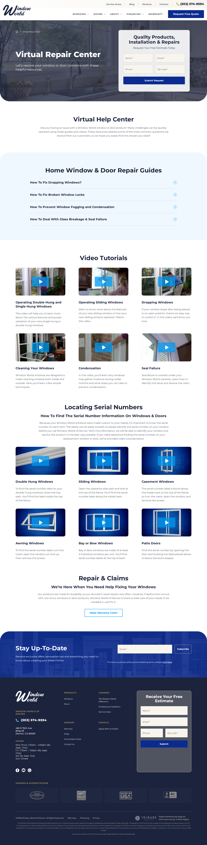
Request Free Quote (186, 14)
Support (69, 722)
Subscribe (183, 649)
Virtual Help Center (72, 739)
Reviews (147, 4)
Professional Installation (109, 707)
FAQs (66, 734)
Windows (79, 14)
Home (17, 31)
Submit (164, 743)
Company (104, 692)
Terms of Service (125, 834)
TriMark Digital (182, 819)
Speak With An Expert (108, 729)
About (114, 14)
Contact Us (69, 744)
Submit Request (154, 80)
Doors (98, 14)
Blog (131, 4)
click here (167, 662)
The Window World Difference (107, 700)
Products (70, 692)
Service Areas (113, 4)
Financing (134, 14)
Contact (164, 4)
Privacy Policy (111, 834)
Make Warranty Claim (103, 612)
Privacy (96, 818)
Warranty (155, 14)
